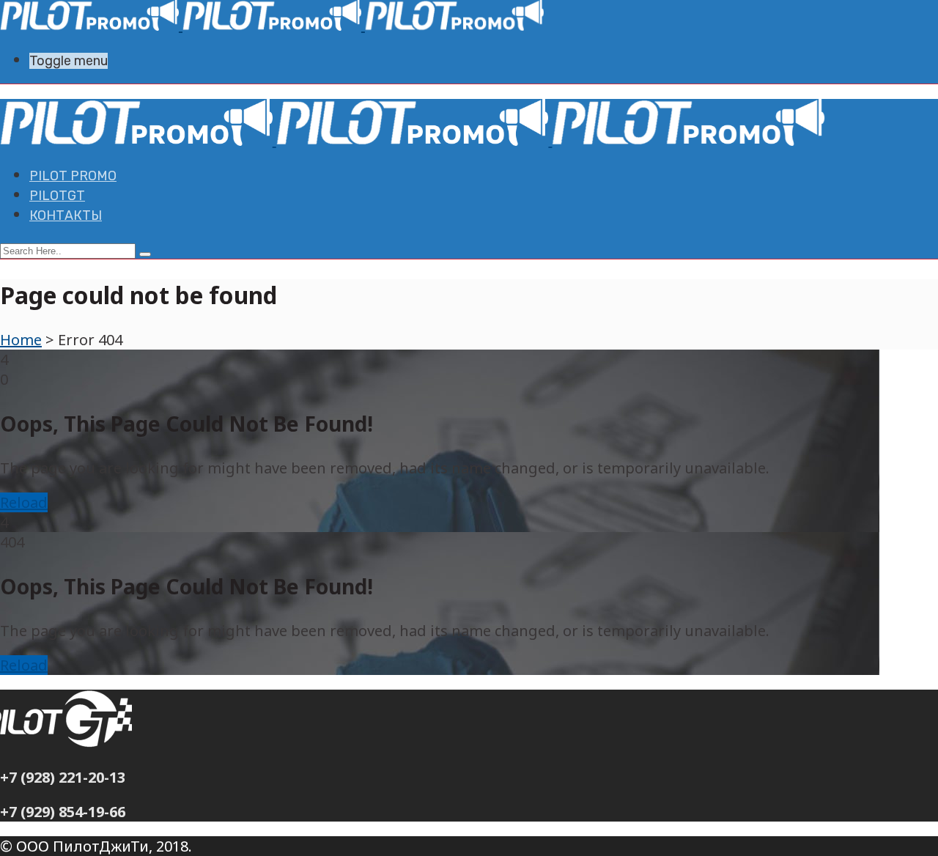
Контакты (65, 215)
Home (21, 340)
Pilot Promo (73, 176)
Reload (24, 502)
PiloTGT (57, 196)
